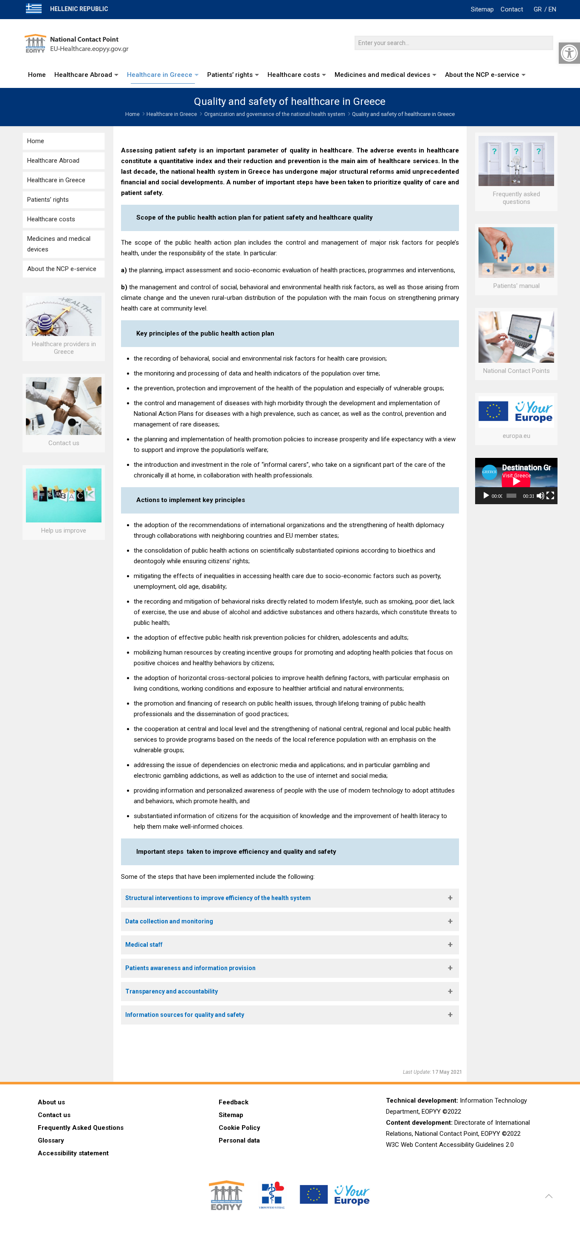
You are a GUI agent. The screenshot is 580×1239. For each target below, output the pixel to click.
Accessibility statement (73, 1153)
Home (132, 114)
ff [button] (144, 944)
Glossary (51, 1140)
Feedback (233, 1102)
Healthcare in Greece (171, 114)
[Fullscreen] (550, 495)
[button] (290, 898)
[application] (516, 481)
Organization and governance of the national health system (274, 114)
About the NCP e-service (61, 269)
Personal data (239, 1140)
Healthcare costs (51, 219)
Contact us (54, 1115)
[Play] (486, 495)
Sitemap (482, 9)
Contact (512, 9)
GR (538, 9)
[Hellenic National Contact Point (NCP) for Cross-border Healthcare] (79, 40)
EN (552, 9)
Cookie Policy (239, 1128)
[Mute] (540, 495)
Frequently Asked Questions (81, 1128)
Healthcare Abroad (53, 160)
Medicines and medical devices (58, 244)
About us (51, 1102)
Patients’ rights (48, 199)
